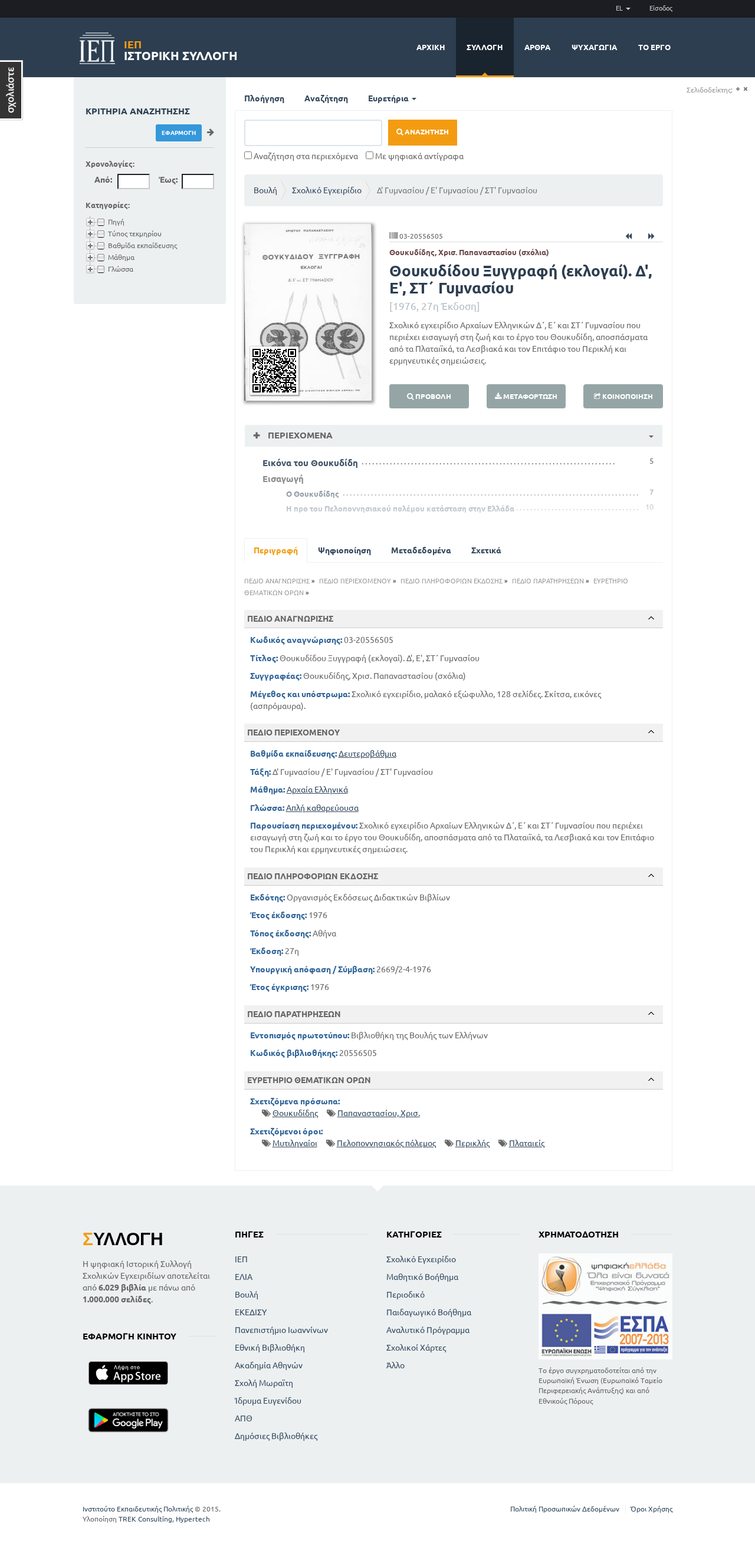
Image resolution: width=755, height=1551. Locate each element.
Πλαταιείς (526, 1143)
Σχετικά (486, 550)
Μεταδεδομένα (421, 550)
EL (620, 8)
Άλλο (395, 1365)
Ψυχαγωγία (594, 47)
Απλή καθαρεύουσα (322, 808)
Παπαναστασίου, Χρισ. (378, 1113)
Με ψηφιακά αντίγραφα (418, 156)
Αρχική (430, 47)
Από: (103, 179)
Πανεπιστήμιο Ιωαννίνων (281, 1330)
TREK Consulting (145, 1519)
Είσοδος (660, 8)
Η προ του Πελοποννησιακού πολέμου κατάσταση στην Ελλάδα (400, 508)
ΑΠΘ (243, 1418)
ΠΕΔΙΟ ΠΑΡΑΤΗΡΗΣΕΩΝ (548, 581)
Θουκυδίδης (295, 1113)
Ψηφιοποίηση (344, 550)
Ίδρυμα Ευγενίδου (268, 1400)
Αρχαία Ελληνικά (317, 789)
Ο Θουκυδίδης (312, 494)
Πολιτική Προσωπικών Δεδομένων (564, 1509)
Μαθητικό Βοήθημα (422, 1277)
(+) (737, 89)
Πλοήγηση (264, 98)
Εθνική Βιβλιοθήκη (270, 1347)
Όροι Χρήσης (651, 1509)
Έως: (168, 179)
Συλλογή (485, 47)
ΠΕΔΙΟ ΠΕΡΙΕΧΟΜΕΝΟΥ (355, 581)
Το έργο (654, 47)
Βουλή (265, 190)
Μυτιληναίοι (295, 1143)
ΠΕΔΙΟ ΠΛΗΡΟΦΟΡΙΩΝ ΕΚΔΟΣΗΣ (452, 581)
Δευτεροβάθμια (367, 753)
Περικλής (472, 1143)
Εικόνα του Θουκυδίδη (310, 463)
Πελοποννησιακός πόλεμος (386, 1143)
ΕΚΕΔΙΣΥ (251, 1312)
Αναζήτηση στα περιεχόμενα (305, 156)
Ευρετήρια (389, 98)
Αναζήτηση (326, 98)
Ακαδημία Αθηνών (269, 1365)
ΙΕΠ (241, 1259)
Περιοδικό (405, 1294)
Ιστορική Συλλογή (181, 48)
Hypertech (193, 1519)
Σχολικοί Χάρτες (416, 1347)
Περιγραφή (276, 550)
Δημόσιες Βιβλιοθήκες (276, 1436)
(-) (745, 89)
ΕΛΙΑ (243, 1277)
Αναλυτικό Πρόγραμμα (428, 1330)
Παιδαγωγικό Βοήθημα (428, 1312)
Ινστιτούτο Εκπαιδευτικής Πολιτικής (138, 1509)
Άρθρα (537, 47)
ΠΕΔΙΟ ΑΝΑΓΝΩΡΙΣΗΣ (277, 581)
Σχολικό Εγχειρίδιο (327, 190)
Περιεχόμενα (299, 435)
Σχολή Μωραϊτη (264, 1383)
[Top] (651, 618)
